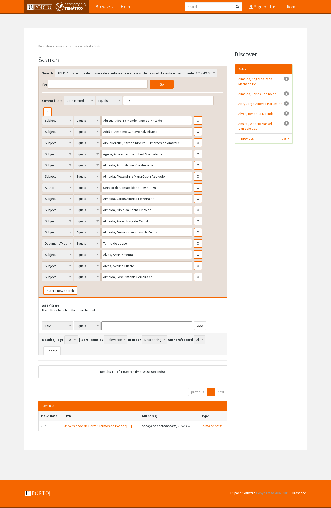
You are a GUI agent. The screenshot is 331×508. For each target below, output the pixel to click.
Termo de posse (212, 426)
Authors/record (180, 339)
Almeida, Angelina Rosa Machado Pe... (255, 81)
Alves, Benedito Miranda (256, 114)
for (44, 84)
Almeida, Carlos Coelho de (257, 94)
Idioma (291, 6)
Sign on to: (264, 6)
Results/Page (53, 339)
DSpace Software (242, 493)
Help (125, 6)
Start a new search (60, 290)
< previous (246, 138)
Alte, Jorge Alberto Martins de (260, 104)
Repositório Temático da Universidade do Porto (69, 46)
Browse (103, 6)
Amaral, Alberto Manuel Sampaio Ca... (255, 126)
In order (134, 339)
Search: (48, 73)
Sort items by (92, 339)
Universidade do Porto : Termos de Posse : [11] (98, 426)
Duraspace (298, 493)
